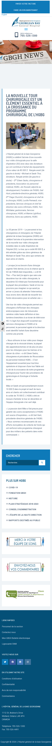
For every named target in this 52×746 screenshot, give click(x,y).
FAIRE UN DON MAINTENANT (26, 10)
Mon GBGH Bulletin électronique (16, 638)
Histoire (13, 498)
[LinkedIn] (20, 662)
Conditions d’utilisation (12, 678)
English (4, 15)
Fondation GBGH (17, 493)
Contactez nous (9, 632)
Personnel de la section (12, 626)
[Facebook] (12, 662)
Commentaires (8, 696)
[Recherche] (42, 462)
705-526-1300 (28, 35)
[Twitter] (5, 662)
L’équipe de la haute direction (25, 515)
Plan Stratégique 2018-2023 (23, 504)
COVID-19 (13, 487)
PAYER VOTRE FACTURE (26, 4)
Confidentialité (8, 684)
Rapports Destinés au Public (24, 520)
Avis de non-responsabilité (14, 690)
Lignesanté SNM (9, 644)
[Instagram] (28, 662)
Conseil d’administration (22, 509)
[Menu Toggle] (26, 29)
